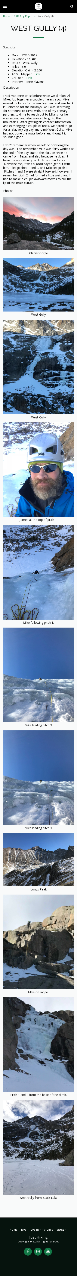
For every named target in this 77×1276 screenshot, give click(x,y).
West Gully (38, 417)
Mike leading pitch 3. (39, 828)
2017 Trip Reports (24, 16)
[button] (4, 6)
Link (37, 74)
